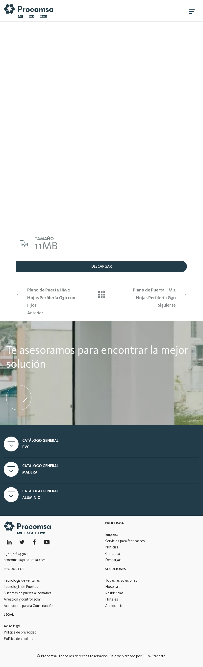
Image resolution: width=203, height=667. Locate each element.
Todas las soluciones (121, 580)
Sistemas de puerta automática (27, 593)
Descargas (113, 560)
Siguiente (154, 297)
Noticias (111, 547)
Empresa (112, 534)
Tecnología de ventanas (22, 580)
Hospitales (113, 586)
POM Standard (153, 656)
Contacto (112, 553)
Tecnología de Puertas (21, 586)
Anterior (51, 301)
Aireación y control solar (22, 599)
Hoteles (111, 599)
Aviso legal (12, 626)
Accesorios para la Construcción (28, 605)
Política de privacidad (20, 632)
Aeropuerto (114, 605)
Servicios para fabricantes (125, 541)
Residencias (114, 593)
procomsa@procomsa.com (25, 560)
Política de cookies (18, 638)
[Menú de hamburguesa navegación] (192, 10)
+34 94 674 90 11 (16, 553)
